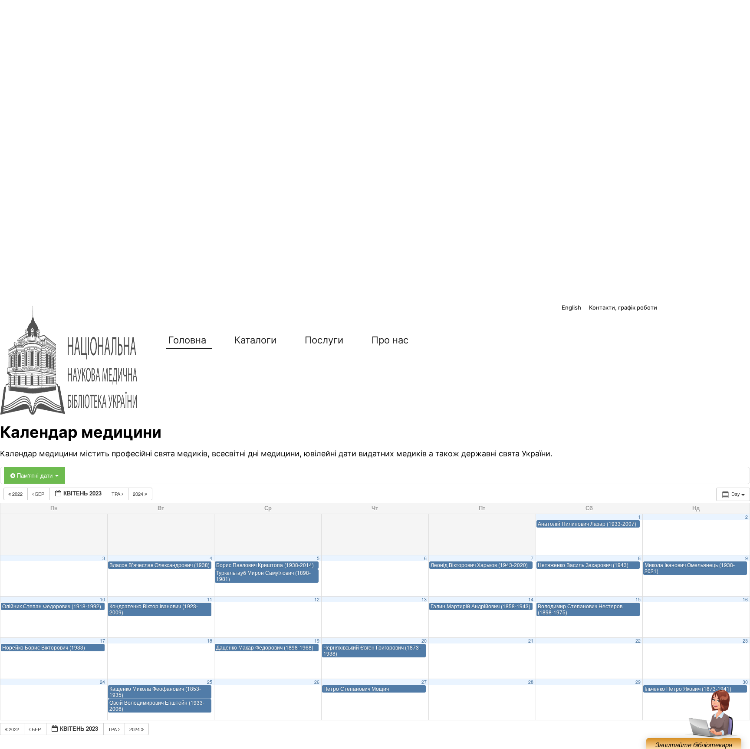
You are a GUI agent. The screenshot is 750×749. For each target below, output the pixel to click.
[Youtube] (707, 308)
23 (745, 640)
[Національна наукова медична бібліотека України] (69, 360)
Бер (40, 493)
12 (316, 599)
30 (745, 682)
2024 (139, 493)
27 (424, 682)
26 (316, 682)
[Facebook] (669, 308)
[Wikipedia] (726, 308)
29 (638, 682)
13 (424, 599)
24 (102, 682)
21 (530, 640)
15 (638, 599)
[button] (441, 340)
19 (316, 640)
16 (745, 599)
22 (638, 640)
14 (530, 599)
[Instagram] (688, 308)
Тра (117, 493)
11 (209, 599)
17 (102, 640)
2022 (17, 493)
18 (209, 640)
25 (209, 682)
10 (102, 599)
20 (424, 640)
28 (530, 682)
